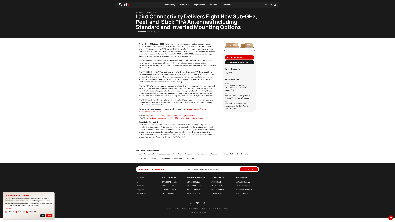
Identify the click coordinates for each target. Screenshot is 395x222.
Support (213, 4)
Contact (168, 208)
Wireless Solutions (185, 154)
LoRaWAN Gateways (244, 182)
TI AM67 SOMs (216, 193)
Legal (184, 208)
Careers (176, 208)
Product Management (165, 154)
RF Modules (178, 158)
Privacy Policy (193, 208)
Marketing (32, 212)
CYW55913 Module (169, 189)
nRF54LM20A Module (195, 186)
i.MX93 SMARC (216, 186)
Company (226, 4)
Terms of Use (217, 208)
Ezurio (140, 177)
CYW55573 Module (169, 182)
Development (242, 154)
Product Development (145, 154)
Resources (139, 12)
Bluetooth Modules (196, 177)
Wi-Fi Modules (169, 177)
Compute (184, 4)
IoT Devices (141, 158)
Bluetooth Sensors (243, 193)
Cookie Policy (205, 208)
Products (140, 186)
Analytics (21, 212)
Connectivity (169, 4)
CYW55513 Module (169, 186)
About (139, 182)
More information (33, 205)
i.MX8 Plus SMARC (218, 189)
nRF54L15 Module (193, 182)
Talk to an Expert (236, 57)
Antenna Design (201, 154)
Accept (49, 215)
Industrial (153, 158)
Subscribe (249, 169)
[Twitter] (197, 203)
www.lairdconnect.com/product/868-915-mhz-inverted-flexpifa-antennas (175, 118)
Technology (190, 158)
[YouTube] (204, 203)
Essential (11, 212)
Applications (199, 4)
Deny (42, 215)
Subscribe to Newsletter (239, 62)
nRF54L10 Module (193, 189)
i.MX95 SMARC (217, 182)
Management (165, 158)
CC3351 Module (168, 193)
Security (226, 208)
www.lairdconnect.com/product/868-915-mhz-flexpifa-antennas (170, 115)
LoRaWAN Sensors (243, 186)
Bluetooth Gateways (244, 189)
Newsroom (150, 12)
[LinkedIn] (191, 203)
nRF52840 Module (193, 193)
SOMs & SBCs (217, 177)
